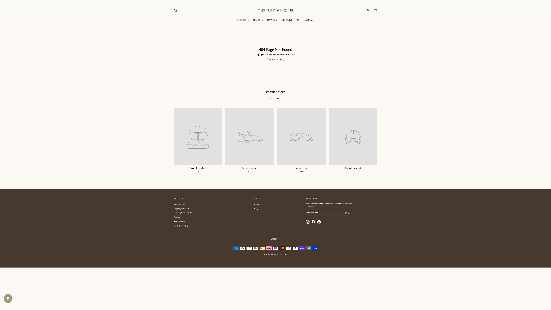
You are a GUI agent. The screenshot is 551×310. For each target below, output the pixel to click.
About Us (258, 204)
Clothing (242, 20)
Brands (257, 20)
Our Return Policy (181, 225)
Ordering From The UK (183, 212)
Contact (177, 217)
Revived (271, 20)
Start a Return (179, 204)
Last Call (309, 20)
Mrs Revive (287, 20)
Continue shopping (275, 59)
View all (275, 98)
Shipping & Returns (182, 208)
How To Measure (180, 221)
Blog (256, 208)
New (298, 20)
